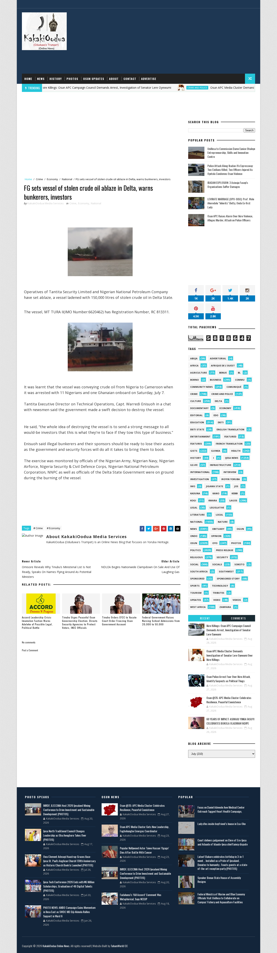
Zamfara (225, 606)
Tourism (196, 592)
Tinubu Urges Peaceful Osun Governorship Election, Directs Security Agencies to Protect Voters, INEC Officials (80, 622)
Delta (218, 401)
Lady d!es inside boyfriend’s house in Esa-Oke (222, 824)
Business (215, 379)
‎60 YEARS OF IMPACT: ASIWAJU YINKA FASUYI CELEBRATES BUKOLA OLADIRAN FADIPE (230, 721)
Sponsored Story (228, 578)
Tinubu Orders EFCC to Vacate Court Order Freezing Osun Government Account (119, 621)
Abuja (194, 358)
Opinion (216, 535)
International (200, 472)
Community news (201, 386)
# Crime (38, 528)
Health (235, 450)
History (55, 78)
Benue (223, 372)
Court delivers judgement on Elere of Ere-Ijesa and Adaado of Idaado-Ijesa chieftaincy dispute (223, 842)
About (114, 78)
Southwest (226, 571)
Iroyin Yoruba (230, 479)
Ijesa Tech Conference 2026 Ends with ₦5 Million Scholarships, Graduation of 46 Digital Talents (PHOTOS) (68, 886)
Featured (230, 436)
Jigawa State (214, 486)
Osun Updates (93, 78)
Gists (193, 450)
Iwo (192, 486)
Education (197, 422)
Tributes (218, 592)
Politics (195, 550)
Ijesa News (231, 457)
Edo (216, 415)
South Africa (199, 571)
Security (222, 557)
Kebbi (235, 493)
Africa (194, 365)
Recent (205, 618)
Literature (197, 514)
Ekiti (221, 422)
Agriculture (198, 372)
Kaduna (195, 493)
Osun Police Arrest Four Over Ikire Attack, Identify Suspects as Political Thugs (228, 678)
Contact (129, 78)
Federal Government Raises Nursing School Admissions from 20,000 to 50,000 (161, 621)
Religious (196, 557)
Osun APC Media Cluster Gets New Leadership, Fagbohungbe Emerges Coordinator (144, 829)
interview (229, 472)
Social (194, 564)
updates (195, 599)
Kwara (212, 500)
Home (28, 78)
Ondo (193, 535)
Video (216, 599)
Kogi (193, 500)
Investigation (199, 479)
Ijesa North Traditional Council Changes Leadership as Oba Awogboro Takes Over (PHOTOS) (64, 835)
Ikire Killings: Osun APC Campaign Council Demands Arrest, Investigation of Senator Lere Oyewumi (86, 87)
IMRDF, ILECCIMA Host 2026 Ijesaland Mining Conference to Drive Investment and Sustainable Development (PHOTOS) (68, 809)
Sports (195, 585)
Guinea (215, 450)
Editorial (196, 415)
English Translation (230, 429)
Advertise (148, 78)
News (41, 78)
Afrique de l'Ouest (223, 365)
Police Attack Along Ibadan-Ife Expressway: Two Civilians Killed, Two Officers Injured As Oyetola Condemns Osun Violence (230, 170)
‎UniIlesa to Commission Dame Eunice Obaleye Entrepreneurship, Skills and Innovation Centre (231, 152)
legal (193, 507)
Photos (72, 78)
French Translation (229, 443)
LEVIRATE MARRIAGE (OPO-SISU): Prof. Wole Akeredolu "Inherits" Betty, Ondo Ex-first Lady (230, 203)
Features (196, 443)
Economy (52, 179)
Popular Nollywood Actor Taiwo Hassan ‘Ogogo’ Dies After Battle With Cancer (144, 850)
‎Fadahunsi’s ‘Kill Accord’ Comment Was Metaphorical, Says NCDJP (140, 897)
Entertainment (200, 436)
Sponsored (197, 578)
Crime (39, 179)
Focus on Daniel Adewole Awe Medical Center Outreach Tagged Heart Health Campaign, (221, 809)
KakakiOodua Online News (56, 946)
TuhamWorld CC (119, 946)
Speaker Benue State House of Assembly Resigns (219, 879)
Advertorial (218, 358)
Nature (223, 521)
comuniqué (234, 386)
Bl (239, 372)
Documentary (199, 408)
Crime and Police (177, 87)
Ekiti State (197, 429)
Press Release (224, 550)
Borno (194, 379)
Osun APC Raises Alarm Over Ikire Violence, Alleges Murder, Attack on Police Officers (230, 218)
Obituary (218, 528)
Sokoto (239, 564)
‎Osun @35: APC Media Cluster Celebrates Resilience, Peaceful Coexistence (228, 700)
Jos (236, 486)
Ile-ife (194, 464)
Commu (240, 379)
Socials (217, 564)
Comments (238, 618)
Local (219, 514)
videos (237, 599)
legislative (217, 507)
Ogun (240, 528)
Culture (195, 401)
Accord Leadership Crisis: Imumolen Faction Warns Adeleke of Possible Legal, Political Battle (37, 622)
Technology (220, 585)
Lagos (233, 500)
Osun (193, 543)
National (67, 179)
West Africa (198, 606)
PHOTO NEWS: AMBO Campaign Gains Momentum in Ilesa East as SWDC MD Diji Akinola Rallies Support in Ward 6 (69, 911)
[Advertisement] (181, 41)
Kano (216, 493)
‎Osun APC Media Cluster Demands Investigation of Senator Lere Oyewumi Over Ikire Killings (229, 655)
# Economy (53, 528)
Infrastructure (220, 464)
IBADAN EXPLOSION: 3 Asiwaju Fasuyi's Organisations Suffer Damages (227, 184)
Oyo (214, 543)
